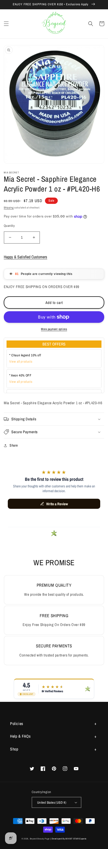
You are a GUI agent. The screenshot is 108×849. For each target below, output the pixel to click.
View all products (20, 361)
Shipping (9, 207)
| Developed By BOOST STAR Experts (68, 838)
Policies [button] (16, 723)
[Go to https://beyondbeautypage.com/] (54, 23)
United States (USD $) (51, 802)
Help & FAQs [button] (20, 736)
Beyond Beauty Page (40, 838)
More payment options (54, 329)
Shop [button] (14, 749)
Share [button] (14, 445)
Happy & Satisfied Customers (25, 257)
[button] (6, 23)
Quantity (9, 226)
